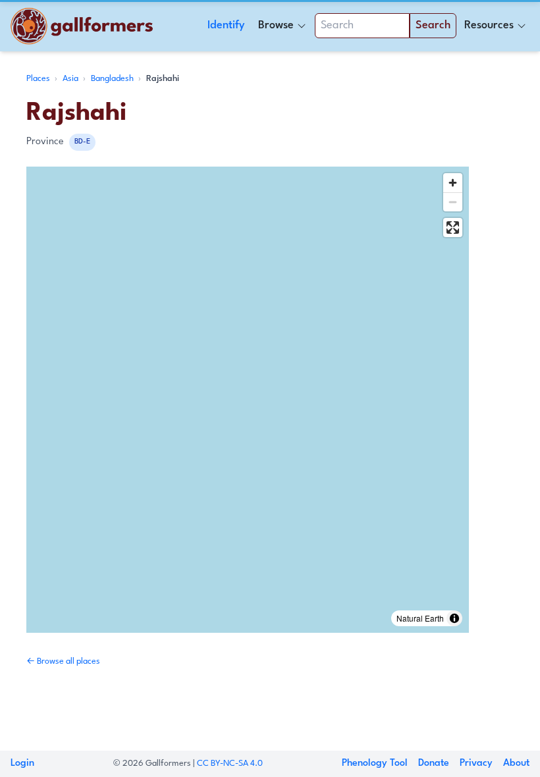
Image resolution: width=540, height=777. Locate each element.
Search (433, 25)
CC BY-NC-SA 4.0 (230, 763)
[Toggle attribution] (454, 618)
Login (22, 763)
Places (39, 78)
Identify (226, 25)
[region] (247, 400)
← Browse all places (63, 661)
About (516, 763)
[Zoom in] (452, 182)
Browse (276, 25)
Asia (71, 78)
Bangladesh (113, 78)
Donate (433, 763)
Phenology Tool (375, 763)
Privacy (476, 763)
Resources (489, 25)
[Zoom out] (452, 201)
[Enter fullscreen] (452, 227)
